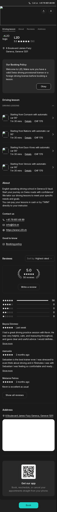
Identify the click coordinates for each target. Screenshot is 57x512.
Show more (7, 343)
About (21, 29)
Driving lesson (8, 29)
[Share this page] (43, 11)
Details (28, 121)
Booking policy (14, 244)
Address (42, 29)
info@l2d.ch (12, 224)
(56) (32, 41)
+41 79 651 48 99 (47, 3)
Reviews (31, 29)
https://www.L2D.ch (16, 230)
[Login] (50, 11)
